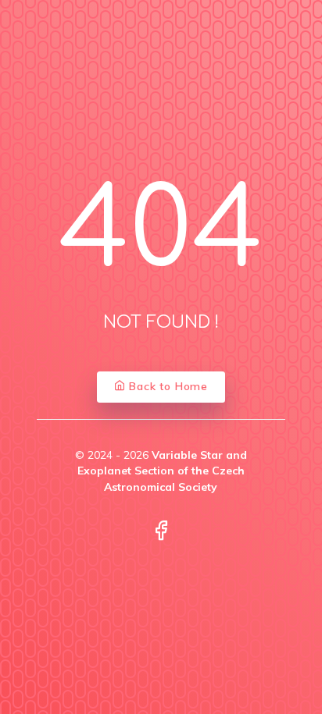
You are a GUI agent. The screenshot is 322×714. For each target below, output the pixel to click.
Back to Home (167, 386)
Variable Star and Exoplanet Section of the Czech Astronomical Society (162, 471)
